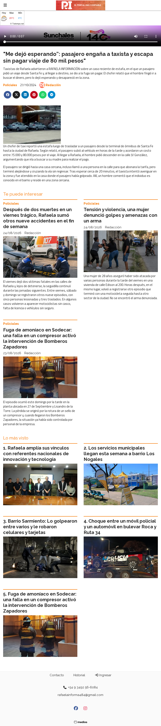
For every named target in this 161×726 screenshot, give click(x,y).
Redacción (53, 85)
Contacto (57, 675)
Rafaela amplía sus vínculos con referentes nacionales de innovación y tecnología (36, 453)
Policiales (10, 85)
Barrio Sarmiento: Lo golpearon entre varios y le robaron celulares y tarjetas (40, 526)
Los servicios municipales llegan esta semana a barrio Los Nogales (119, 453)
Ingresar (105, 675)
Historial (79, 675)
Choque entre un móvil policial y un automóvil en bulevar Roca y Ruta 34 (120, 526)
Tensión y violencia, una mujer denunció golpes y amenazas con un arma (120, 215)
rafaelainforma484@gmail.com (80, 695)
